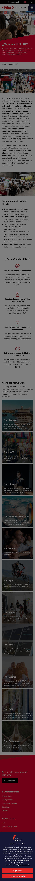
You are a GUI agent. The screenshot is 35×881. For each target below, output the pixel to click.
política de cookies (24, 865)
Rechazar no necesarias (17, 876)
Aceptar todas (17, 871)
